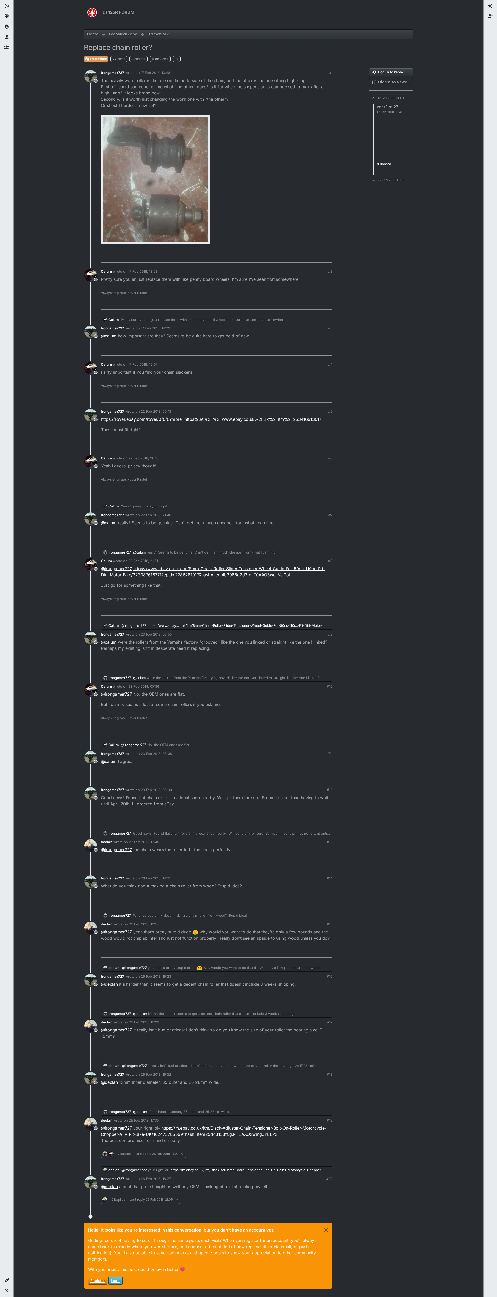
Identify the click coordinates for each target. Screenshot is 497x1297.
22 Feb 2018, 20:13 (156, 411)
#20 (329, 1179)
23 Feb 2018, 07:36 (143, 686)
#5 (330, 411)
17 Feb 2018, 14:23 (155, 328)
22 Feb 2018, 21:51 (143, 561)
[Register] (490, 16)
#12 (329, 790)
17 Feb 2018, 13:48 (155, 73)
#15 (329, 924)
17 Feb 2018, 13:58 (143, 271)
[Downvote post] (317, 256)
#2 (330, 271)
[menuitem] (490, 6)
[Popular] (6, 27)
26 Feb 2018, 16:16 (143, 924)
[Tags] (6, 16)
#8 (330, 561)
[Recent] (6, 6)
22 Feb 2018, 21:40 (156, 515)
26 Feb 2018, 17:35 (144, 1120)
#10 (329, 686)
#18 (329, 1074)
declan (106, 842)
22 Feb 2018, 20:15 (143, 458)
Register (97, 1280)
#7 (330, 515)
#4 (330, 364)
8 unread (384, 164)
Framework (98, 59)
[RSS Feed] (177, 59)
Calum (106, 271)
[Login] (490, 6)
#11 (330, 753)
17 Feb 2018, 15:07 (142, 364)
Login (115, 1280)
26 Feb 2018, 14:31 (155, 878)
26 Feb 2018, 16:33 (144, 1022)
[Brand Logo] (92, 12)
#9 (330, 634)
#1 (330, 73)
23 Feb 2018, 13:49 (144, 842)
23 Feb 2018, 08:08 (156, 753)
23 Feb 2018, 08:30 (156, 790)
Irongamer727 (112, 73)
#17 (329, 1022)
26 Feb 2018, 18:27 (156, 1179)
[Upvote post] (299, 256)
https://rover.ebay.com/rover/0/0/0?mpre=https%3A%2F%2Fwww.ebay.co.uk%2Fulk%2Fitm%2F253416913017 (211, 419)
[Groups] (6, 47)
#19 (329, 1120)
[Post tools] (328, 256)
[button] (6, 1280)
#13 (329, 842)
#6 (330, 458)
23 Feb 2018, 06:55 (156, 634)
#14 (329, 878)
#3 (330, 328)
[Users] (6, 37)
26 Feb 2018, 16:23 (156, 976)
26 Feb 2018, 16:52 (156, 1074)
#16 (329, 976)
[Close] (326, 1230)
